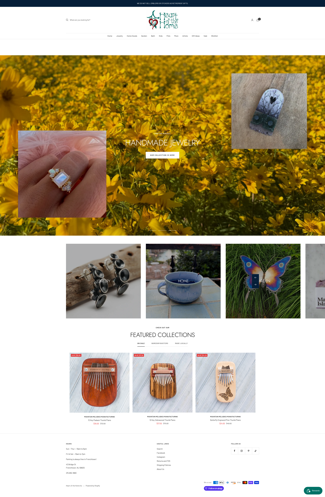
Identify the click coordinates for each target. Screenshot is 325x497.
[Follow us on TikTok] (255, 450)
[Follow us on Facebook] (234, 450)
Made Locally (181, 343)
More (176, 36)
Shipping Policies (164, 465)
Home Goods (132, 36)
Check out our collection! (94, 155)
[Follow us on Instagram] (241, 450)
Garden (144, 36)
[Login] (252, 20)
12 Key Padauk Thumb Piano (99, 420)
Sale (205, 36)
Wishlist (214, 36)
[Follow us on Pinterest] (248, 450)
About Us (160, 469)
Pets (168, 36)
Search (160, 449)
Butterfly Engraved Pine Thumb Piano (225, 420)
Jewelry (119, 36)
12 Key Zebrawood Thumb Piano (162, 420)
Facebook (161, 453)
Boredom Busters (160, 343)
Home (109, 36)
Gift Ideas (196, 36)
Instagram (161, 457)
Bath (153, 36)
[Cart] (257, 20)
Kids (160, 36)
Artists (185, 36)
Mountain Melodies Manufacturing (99, 417)
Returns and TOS (163, 461)
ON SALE (141, 343)
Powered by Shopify (93, 486)
